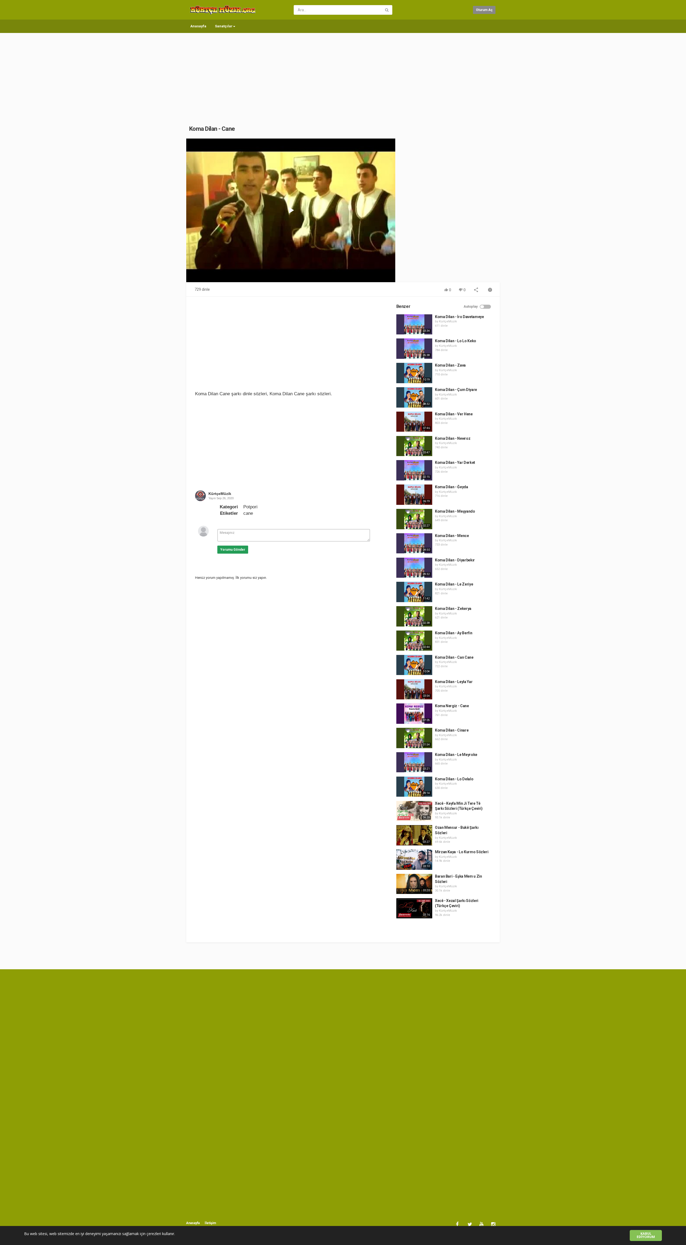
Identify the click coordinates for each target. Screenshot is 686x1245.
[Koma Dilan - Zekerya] (414, 616)
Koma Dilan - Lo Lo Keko (455, 341)
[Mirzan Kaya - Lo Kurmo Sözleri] (414, 859)
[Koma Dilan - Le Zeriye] (414, 592)
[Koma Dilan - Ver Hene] (414, 422)
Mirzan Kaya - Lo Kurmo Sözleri (462, 852)
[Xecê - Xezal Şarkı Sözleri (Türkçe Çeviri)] (414, 908)
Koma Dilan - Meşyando (455, 511)
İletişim (210, 1223)
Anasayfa (198, 26)
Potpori (250, 506)
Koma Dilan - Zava (450, 365)
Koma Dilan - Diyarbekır (455, 560)
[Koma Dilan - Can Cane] (414, 665)
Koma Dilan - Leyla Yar (453, 682)
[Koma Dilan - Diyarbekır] (414, 568)
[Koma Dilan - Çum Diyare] (414, 397)
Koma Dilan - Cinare (451, 730)
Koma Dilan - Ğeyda (451, 487)
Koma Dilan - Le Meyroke (456, 754)
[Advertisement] (343, 73)
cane (248, 513)
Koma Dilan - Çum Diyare (456, 389)
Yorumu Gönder (232, 549)
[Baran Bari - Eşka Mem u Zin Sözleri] (414, 884)
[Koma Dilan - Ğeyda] (414, 494)
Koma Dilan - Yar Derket (455, 462)
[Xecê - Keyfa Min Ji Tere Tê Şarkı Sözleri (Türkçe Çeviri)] (414, 811)
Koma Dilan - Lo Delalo (454, 779)
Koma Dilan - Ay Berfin (453, 633)
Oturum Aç (484, 10)
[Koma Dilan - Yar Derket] (414, 470)
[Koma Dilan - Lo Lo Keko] (414, 348)
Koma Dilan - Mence (452, 536)
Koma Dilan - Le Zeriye (454, 584)
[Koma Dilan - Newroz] (414, 446)
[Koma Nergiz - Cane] (414, 713)
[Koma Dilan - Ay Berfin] (414, 641)
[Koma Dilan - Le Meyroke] (414, 762)
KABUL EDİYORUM (646, 1235)
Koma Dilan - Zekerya (453, 608)
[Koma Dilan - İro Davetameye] (414, 324)
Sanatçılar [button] (224, 26)
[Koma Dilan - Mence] (414, 543)
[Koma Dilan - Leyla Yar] (414, 689)
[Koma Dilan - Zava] (414, 373)
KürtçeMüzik (219, 493)
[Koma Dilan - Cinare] (414, 738)
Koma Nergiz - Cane (452, 706)
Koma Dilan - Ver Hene (454, 414)
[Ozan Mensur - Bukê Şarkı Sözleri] (414, 835)
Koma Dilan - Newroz (452, 438)
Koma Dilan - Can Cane (454, 657)
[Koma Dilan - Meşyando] (414, 519)
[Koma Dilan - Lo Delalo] (414, 787)
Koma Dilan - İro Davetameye (459, 317)
